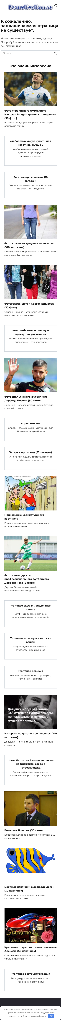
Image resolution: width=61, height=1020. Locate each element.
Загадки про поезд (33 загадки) (30, 452)
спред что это (30, 423)
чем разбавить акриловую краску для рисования (31, 332)
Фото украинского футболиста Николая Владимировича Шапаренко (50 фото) (30, 114)
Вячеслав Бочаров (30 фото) (23, 830)
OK (51, 1016)
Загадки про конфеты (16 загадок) (30, 178)
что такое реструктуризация (30, 973)
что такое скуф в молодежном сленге (30, 607)
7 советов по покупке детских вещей (30, 640)
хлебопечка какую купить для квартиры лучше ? (30, 142)
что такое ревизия (30, 670)
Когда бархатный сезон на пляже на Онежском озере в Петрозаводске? (30, 764)
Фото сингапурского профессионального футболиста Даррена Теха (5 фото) (26, 579)
